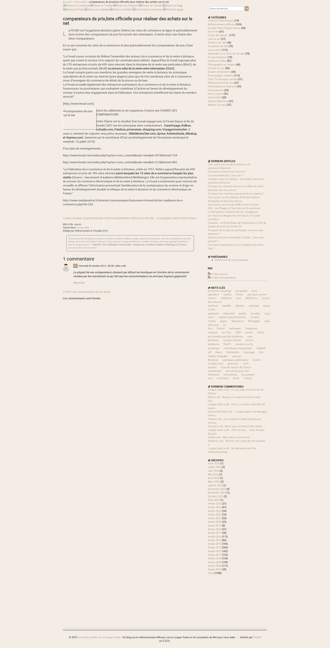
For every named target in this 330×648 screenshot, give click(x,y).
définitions (251, 298)
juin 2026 (213, 470)
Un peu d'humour (217, 57)
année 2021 (214, 518)
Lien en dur (214, 39)
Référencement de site (221, 82)
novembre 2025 (217, 492)
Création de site (217, 42)
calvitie (227, 294)
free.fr (227, 344)
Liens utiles (80, 1)
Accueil (67, 1)
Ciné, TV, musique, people (222, 79)
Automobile (214, 97)
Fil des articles (219, 274)
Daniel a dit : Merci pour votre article (229, 437)
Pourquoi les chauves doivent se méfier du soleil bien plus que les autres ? (235, 187)
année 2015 (214, 540)
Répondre (79, 283)
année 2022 (214, 514)
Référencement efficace (221, 24)
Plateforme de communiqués (231, 260)
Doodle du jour (216, 68)
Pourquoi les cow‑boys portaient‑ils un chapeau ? (236, 193)
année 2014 (214, 543)
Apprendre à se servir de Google (226, 53)
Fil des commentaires (223, 277)
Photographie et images (221, 64)
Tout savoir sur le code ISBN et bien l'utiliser (233, 204)
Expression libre (217, 60)
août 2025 (213, 500)
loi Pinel (226, 332)
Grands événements (219, 71)
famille (226, 306)
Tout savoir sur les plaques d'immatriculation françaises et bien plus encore (234, 198)
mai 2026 (213, 474)
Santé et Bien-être (218, 101)
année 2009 (214, 562)
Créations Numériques (221, 20)
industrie (229, 313)
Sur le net (213, 31)
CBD (238, 332)
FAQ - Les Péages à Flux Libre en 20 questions (234, 208)
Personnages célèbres (220, 75)
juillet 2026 (214, 467)
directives (233, 363)
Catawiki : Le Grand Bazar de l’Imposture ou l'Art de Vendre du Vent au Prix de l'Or (237, 224)
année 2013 (214, 547)
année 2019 (214, 525)
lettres (239, 294)
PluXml (221, 328)
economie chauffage (219, 290)
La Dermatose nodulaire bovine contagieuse (233, 211)
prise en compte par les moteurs (236, 334)
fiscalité (255, 313)
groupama (241, 290)
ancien (249, 332)
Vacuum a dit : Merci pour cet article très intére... (236, 426)
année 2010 (214, 558)
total (211, 573)
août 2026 (213, 463)
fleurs (236, 378)
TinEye (248, 378)
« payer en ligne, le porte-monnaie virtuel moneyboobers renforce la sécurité (108, 218)
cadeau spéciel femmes (232, 317)
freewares (232, 352)
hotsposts (269, 305)
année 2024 (214, 507)
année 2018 (214, 529)
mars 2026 (214, 481)
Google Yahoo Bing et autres (224, 28)
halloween (235, 328)
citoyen (268, 313)
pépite (223, 321)
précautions (230, 374)
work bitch (223, 378)
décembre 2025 (217, 489)
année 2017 (214, 532)
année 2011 (214, 554)
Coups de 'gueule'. (218, 35)
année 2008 (214, 565)
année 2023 (214, 511)
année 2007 (214, 569)
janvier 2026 (215, 485)
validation (226, 298)
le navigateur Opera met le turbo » (177, 218)
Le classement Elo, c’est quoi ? (226, 175)
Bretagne (254, 321)
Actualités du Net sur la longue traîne (99, 637)
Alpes (218, 352)
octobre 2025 (215, 496)
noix (238, 298)
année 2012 (214, 551)
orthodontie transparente (238, 348)
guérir (242, 313)
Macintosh (238, 321)
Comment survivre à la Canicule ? (227, 171)
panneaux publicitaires (235, 360)
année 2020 (214, 521)
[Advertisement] (237, 131)
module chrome (232, 340)
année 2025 (214, 503)
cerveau (254, 306)
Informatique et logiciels (222, 86)
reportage (249, 352)
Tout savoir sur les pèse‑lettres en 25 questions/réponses (229, 166)
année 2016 (214, 536)
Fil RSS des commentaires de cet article (87, 292)
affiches (239, 305)
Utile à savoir (215, 93)
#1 (75, 265)
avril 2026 (213, 478)
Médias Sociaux (217, 104)
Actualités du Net (218, 46)
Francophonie (215, 90)
